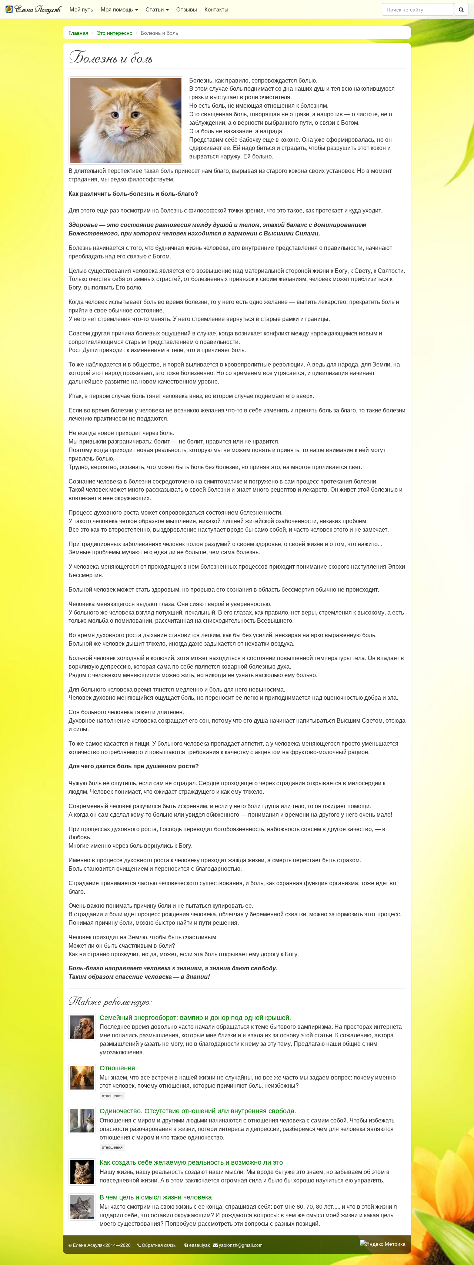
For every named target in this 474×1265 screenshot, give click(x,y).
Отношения (117, 1067)
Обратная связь (159, 1245)
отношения (112, 1095)
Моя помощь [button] (117, 9)
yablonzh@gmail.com (241, 1245)
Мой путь (81, 9)
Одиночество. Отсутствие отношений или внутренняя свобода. (198, 1110)
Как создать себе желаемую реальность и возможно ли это (191, 1162)
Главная (79, 32)
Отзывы (186, 9)
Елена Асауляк (36, 9)
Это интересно (115, 32)
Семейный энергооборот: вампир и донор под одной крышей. (195, 1017)
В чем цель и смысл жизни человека (156, 1196)
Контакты (216, 9)
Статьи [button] (155, 9)
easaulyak (199, 1245)
